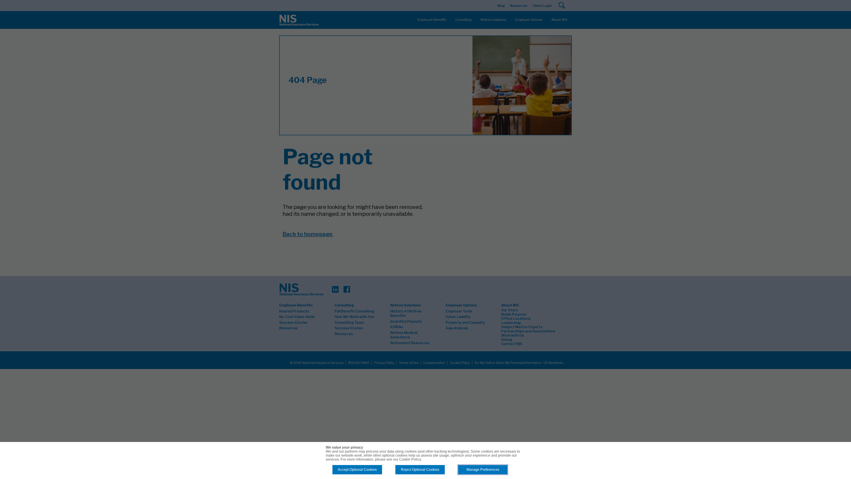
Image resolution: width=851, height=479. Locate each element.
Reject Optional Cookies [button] (420, 469)
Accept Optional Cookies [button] (357, 469)
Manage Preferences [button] (482, 469)
